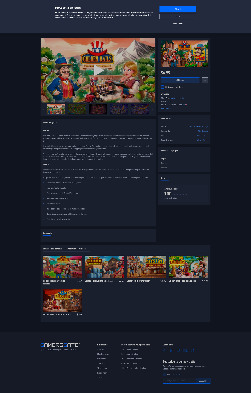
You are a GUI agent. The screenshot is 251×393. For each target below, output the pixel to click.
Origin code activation (129, 349)
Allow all (178, 9)
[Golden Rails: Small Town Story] (62, 300)
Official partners (103, 354)
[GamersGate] (60, 347)
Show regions (166, 108)
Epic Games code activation (131, 358)
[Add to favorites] (205, 80)
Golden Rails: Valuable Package (99, 280)
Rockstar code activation (130, 363)
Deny (178, 16)
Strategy (204, 126)
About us (100, 349)
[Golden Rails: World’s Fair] (146, 267)
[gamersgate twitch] (178, 350)
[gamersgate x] (171, 350)
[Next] (152, 109)
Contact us (101, 377)
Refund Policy (102, 373)
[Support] (192, 350)
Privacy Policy (102, 368)
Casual (198, 126)
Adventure (191, 126)
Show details (177, 24)
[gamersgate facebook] (164, 350)
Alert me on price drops (174, 87)
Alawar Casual (202, 135)
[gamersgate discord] (185, 350)
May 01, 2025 (203, 131)
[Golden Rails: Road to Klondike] (188, 267)
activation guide (177, 98)
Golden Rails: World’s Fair (138, 280)
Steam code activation (129, 354)
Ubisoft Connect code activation (133, 368)
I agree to (174, 374)
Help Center (101, 358)
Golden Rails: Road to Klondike (182, 280)
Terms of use (101, 363)
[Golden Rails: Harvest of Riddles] (62, 267)
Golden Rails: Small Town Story (57, 314)
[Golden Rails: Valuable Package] (104, 267)
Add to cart (180, 80)
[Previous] (44, 109)
